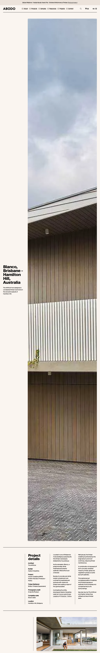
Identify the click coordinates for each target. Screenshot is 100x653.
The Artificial (65, 561)
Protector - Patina (65, 596)
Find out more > (73, 2)
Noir (85, 592)
